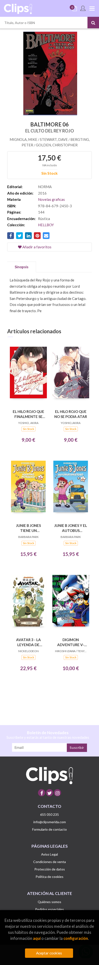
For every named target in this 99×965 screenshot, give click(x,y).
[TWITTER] (49, 792)
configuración (75, 938)
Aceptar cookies (49, 953)
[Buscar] (93, 22)
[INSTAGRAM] (57, 792)
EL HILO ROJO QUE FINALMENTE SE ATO (28, 414)
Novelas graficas (51, 199)
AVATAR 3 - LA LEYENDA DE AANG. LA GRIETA (28, 642)
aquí (37, 938)
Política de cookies (49, 877)
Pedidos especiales (49, 909)
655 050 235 (49, 814)
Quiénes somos (49, 902)
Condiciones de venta (49, 862)
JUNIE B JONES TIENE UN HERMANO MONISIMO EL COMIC (28, 528)
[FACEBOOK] (41, 792)
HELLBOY (46, 225)
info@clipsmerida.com (49, 822)
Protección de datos (49, 869)
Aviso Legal (49, 854)
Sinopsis (21, 267)
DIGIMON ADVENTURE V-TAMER (70, 642)
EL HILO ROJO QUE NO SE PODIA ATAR (70, 414)
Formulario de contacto (49, 829)
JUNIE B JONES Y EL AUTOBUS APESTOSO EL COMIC (70, 528)
